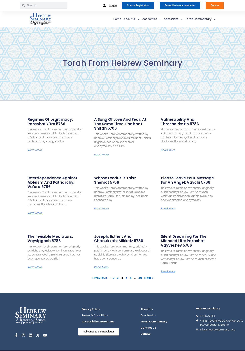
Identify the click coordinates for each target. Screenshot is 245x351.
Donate (145, 334)
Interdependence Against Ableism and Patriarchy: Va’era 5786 (52, 183)
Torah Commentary (198, 19)
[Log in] (104, 5)
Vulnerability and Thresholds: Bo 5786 (180, 121)
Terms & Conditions (95, 315)
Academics (149, 19)
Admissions (171, 19)
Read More (35, 150)
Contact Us (148, 328)
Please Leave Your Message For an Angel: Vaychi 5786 (187, 180)
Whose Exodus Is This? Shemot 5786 (115, 180)
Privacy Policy (91, 309)
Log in (113, 5)
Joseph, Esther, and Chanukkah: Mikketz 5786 (118, 238)
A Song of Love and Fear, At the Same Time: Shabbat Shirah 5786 (120, 124)
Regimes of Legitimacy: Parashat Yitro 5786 (50, 121)
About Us (130, 19)
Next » (149, 278)
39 (140, 278)
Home (117, 19)
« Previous (99, 278)
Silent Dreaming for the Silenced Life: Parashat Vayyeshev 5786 (183, 241)
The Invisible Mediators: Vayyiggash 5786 (50, 238)
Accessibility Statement (98, 321)
